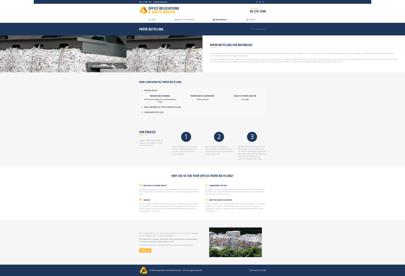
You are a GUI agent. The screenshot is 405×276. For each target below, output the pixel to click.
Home (252, 29)
